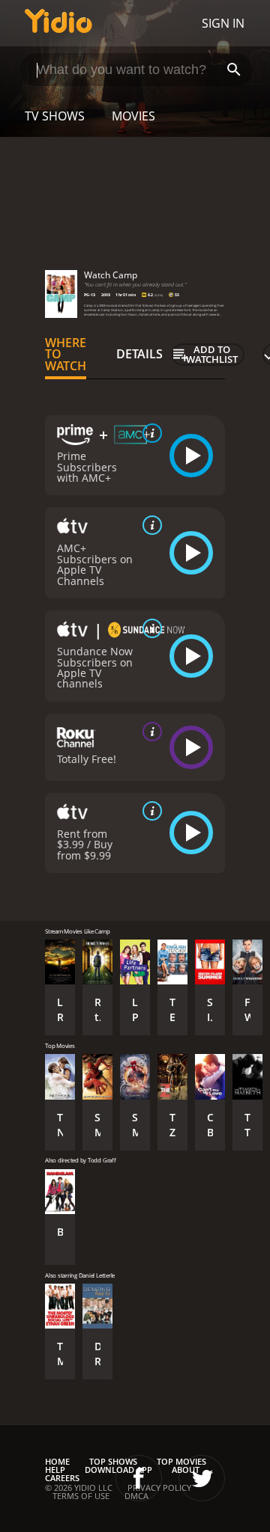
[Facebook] (139, 1478)
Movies (133, 116)
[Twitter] (201, 1478)
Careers (62, 1477)
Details (139, 354)
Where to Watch (65, 354)
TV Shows (55, 116)
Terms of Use (81, 1495)
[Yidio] (58, 23)
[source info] (149, 433)
